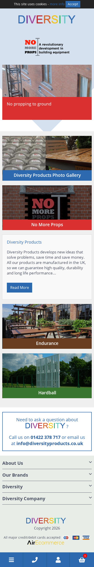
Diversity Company (23, 498)
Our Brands (15, 475)
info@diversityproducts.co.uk (49, 443)
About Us (12, 463)
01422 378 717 (45, 437)
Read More (19, 287)
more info (57, 4)
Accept (73, 4)
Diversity (12, 487)
